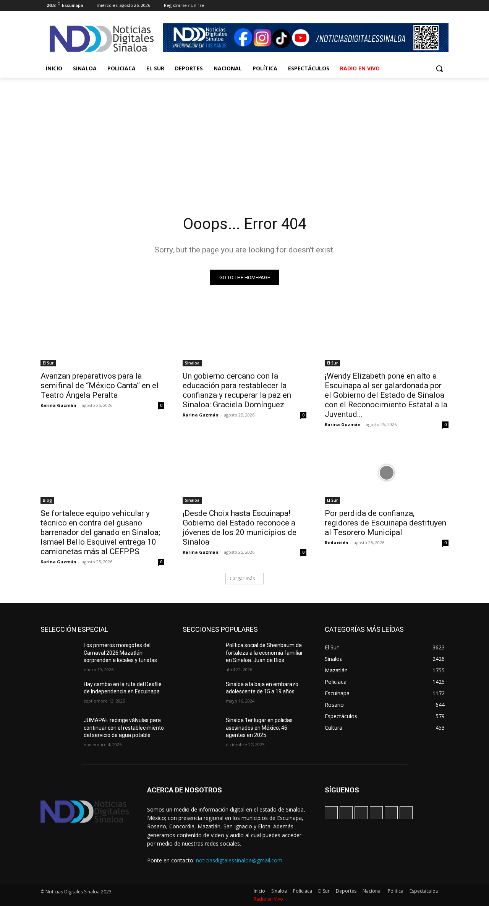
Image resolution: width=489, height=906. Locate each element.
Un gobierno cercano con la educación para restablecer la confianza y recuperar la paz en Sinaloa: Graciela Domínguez (237, 390)
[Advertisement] (244, 135)
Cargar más (242, 578)
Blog (47, 500)
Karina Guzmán (58, 405)
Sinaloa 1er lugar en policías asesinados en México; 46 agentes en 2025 (259, 727)
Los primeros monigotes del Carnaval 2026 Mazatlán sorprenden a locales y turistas (120, 652)
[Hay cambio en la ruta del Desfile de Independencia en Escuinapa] (59, 694)
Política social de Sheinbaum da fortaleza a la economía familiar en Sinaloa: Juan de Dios (264, 652)
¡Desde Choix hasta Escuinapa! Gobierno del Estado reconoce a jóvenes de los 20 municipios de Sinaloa (239, 528)
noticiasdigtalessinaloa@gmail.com (239, 860)
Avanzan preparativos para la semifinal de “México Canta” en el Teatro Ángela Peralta (99, 385)
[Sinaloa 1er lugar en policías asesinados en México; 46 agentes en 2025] (201, 730)
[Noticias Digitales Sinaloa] (101, 38)
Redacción (336, 542)
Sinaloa (192, 363)
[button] (439, 68)
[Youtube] (444, 5)
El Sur (48, 363)
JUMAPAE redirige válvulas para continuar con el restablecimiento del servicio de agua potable (124, 727)
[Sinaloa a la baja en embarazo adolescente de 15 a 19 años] (201, 694)
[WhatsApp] (433, 5)
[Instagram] (401, 5)
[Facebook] (391, 5)
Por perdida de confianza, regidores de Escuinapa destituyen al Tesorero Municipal (385, 523)
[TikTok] (412, 5)
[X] (423, 5)
